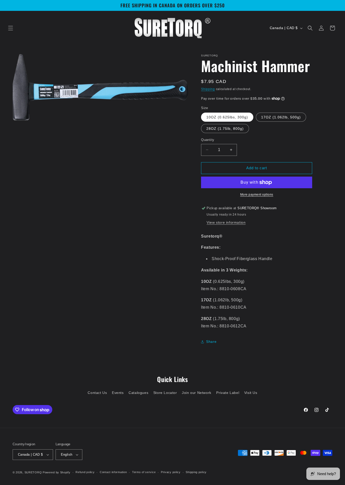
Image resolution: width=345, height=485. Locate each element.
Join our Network (196, 392)
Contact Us (97, 392)
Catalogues (138, 392)
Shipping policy (196, 472)
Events (118, 392)
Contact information (113, 472)
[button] (10, 28)
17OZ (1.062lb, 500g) (281, 117)
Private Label (227, 392)
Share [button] (211, 342)
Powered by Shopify (56, 472)
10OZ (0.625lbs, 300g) (227, 117)
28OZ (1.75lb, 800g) (225, 128)
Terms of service (144, 472)
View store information (226, 222)
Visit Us (250, 392)
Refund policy (85, 472)
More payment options (256, 194)
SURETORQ (33, 472)
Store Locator (165, 392)
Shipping (208, 89)
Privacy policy (171, 472)
